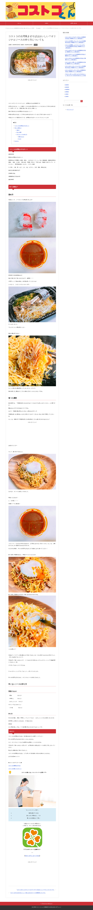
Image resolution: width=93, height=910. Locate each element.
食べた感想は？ (18, 127)
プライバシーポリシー (47, 903)
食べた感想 (19, 132)
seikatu (67, 91)
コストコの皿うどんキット (15, 768)
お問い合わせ (73, 23)
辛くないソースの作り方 (22, 134)
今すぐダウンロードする (32, 855)
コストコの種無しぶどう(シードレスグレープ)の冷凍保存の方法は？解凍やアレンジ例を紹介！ (75, 46)
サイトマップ (70, 109)
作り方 (19, 138)
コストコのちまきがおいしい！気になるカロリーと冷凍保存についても (27, 892)
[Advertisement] (32, 91)
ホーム (19, 23)
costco (46, 23)
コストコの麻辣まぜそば (14, 765)
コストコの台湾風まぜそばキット (22, 125)
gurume (67, 87)
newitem (67, 89)
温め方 (18, 130)
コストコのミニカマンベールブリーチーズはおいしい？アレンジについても (35, 889)
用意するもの (21, 136)
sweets (67, 84)
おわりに (17, 141)
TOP (20, 28)
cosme (66, 96)
